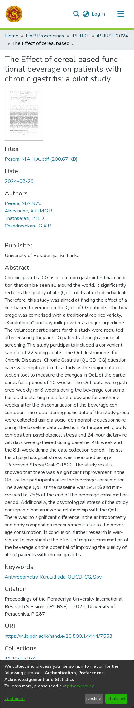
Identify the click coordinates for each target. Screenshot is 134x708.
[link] (41, 159)
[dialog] (67, 684)
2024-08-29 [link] (19, 181)
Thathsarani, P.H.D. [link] (25, 218)
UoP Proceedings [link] (45, 35)
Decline (93, 698)
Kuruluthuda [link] (52, 577)
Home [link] (11, 35)
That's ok (116, 698)
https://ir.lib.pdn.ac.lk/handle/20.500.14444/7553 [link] (58, 636)
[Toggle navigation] (120, 14)
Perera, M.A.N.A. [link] (23, 203)
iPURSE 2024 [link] (112, 35)
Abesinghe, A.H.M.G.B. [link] (29, 211)
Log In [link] (99, 14)
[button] (14, 14)
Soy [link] (97, 577)
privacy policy (80, 686)
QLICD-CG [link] (79, 577)
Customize (14, 698)
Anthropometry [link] (21, 577)
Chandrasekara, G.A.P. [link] (28, 225)
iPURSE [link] (80, 35)
